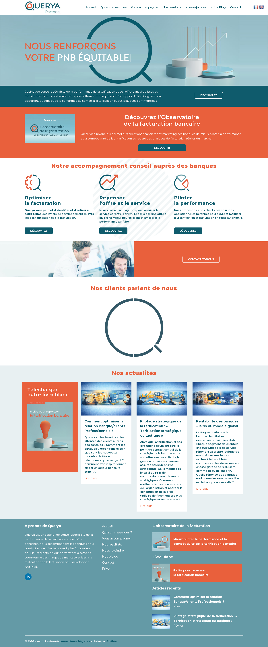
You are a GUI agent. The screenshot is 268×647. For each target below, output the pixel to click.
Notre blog (110, 556)
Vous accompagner (116, 538)
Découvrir (162, 147)
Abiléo (111, 641)
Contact (108, 562)
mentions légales (76, 641)
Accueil (107, 526)
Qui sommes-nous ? (117, 532)
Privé (106, 568)
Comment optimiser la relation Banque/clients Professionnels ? (104, 426)
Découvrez (208, 95)
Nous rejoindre (113, 550)
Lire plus (90, 478)
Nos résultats (112, 544)
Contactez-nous (201, 259)
